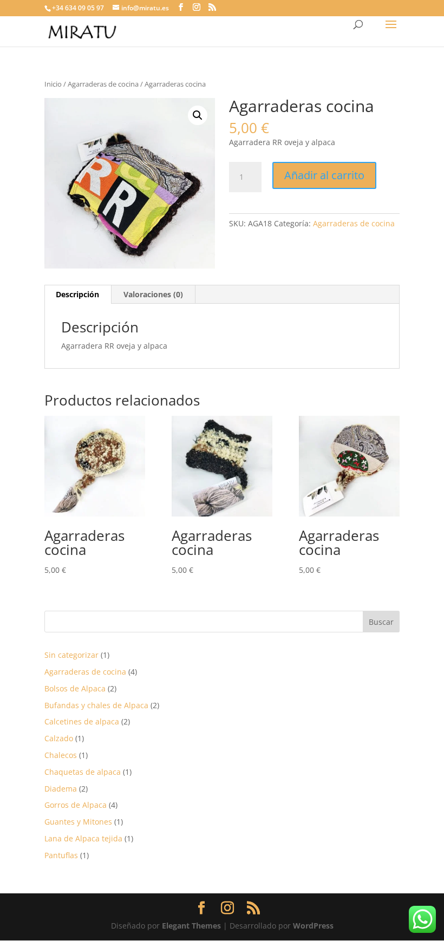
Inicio (53, 84)
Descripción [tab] (77, 294)
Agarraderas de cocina (103, 84)
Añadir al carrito (324, 175)
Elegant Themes (191, 925)
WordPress (313, 925)
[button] (197, 115)
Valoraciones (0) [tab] (153, 294)
